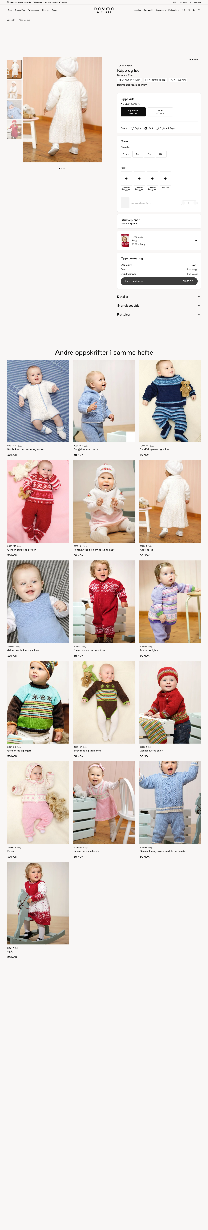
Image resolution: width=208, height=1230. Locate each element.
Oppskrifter (20, 10)
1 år (138, 154)
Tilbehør (45, 10)
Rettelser (123, 314)
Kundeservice (195, 2)
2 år (149, 154)
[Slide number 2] (63, 168)
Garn (10, 10)
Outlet (54, 10)
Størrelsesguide (128, 305)
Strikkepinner (33, 10)
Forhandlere (173, 10)
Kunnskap (137, 10)
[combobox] (175, 2)
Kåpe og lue (24, 20)
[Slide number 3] (64, 168)
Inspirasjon (161, 10)
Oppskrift (11, 20)
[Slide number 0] (59, 168)
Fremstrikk (149, 10)
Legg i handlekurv (159, 281)
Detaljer (122, 296)
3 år (161, 154)
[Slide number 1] (61, 168)
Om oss (183, 2)
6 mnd (126, 154)
